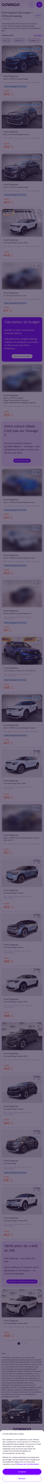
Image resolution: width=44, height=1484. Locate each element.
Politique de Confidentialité (27, 1464)
